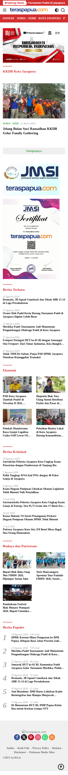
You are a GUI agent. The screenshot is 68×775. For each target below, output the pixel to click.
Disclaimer (20, 752)
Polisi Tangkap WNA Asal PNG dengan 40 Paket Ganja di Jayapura (31, 477)
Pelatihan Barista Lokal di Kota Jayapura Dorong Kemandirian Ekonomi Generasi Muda (50, 432)
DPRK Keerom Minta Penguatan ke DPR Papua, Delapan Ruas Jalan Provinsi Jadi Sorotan (35, 639)
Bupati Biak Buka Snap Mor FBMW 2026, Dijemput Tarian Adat (16, 575)
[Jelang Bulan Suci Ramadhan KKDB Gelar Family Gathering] (34, 101)
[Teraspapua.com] (28, 10)
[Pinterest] (31, 737)
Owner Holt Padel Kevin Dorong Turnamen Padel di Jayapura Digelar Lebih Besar (33, 315)
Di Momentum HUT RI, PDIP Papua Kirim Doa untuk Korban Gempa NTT (36, 707)
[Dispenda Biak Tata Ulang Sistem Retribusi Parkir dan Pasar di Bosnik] (50, 384)
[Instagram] (38, 737)
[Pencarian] (63, 10)
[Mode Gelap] (57, 10)
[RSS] (52, 737)
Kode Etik (23, 748)
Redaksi (56, 748)
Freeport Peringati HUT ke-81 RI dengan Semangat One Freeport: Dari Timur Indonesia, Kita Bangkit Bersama (32, 342)
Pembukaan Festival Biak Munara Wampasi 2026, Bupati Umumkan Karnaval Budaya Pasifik (17, 608)
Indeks (10, 748)
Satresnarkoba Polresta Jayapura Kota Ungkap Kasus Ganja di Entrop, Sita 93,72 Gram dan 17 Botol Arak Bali (34, 504)
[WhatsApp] (45, 737)
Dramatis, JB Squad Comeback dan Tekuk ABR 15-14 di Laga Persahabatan (34, 301)
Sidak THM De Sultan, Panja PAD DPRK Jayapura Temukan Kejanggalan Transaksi (33, 355)
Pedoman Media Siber (42, 752)
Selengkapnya (34, 151)
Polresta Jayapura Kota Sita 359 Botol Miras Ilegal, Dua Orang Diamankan (32, 531)
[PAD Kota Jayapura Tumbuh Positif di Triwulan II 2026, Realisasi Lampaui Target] (17, 384)
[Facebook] (17, 737)
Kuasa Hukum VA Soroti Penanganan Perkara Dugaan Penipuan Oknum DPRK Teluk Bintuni (30, 518)
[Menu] (5, 10)
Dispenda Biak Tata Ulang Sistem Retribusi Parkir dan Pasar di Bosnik (49, 400)
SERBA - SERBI (11, 123)
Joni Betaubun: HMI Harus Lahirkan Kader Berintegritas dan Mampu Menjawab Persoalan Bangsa (37, 693)
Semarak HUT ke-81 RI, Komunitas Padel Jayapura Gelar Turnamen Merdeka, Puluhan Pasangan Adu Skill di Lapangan (37, 666)
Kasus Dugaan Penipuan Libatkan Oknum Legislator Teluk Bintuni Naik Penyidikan (33, 490)
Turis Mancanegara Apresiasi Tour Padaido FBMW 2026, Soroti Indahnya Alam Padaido (50, 576)
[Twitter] (24, 737)
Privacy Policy (40, 748)
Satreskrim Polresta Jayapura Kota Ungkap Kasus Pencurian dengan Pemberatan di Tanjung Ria (32, 463)
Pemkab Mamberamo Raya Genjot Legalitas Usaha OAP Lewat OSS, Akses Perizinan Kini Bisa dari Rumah (16, 432)
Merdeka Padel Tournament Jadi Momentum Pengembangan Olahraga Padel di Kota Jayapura (31, 328)
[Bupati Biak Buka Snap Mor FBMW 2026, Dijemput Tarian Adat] (17, 560)
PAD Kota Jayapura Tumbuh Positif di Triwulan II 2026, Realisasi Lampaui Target (14, 400)
